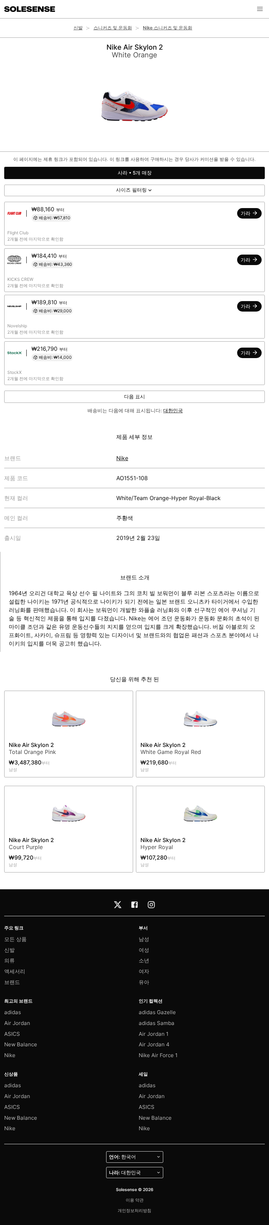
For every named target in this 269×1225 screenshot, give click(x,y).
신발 (78, 27)
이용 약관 (135, 1200)
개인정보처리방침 (134, 1210)
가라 (246, 213)
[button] (260, 9)
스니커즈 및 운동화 (113, 27)
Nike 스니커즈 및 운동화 (167, 27)
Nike (122, 458)
